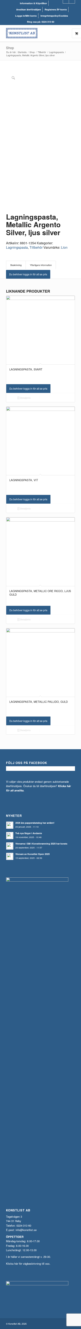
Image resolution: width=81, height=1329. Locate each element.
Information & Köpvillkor (33, 3)
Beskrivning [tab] (16, 265)
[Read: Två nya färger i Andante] (10, 835)
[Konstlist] (33, 33)
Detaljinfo (25, 397)
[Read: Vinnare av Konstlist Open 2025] (10, 856)
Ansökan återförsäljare (28, 9)
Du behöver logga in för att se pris (28, 274)
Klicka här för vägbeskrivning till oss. (28, 1264)
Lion (64, 247)
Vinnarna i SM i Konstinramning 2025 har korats (41, 843)
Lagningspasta (17, 247)
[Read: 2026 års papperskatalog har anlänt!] (10, 825)
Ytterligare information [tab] (41, 265)
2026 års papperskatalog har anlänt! (34, 822)
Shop (10, 47)
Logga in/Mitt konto (26, 15)
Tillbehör (36, 247)
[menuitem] (33, 3)
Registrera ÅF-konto (56, 9)
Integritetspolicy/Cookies (54, 15)
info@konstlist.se (26, 1230)
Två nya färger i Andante (28, 833)
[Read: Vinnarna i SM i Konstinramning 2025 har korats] (10, 846)
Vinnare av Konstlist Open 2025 (32, 854)
